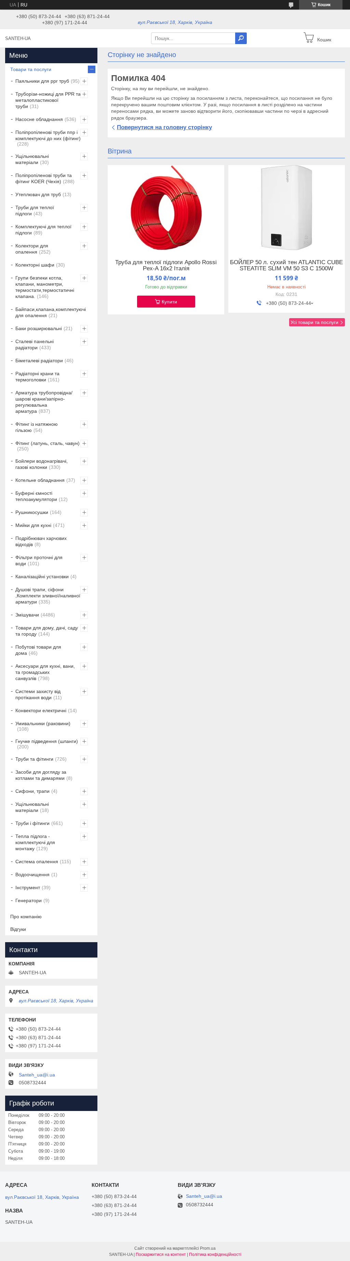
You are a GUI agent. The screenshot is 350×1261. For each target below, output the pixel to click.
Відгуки (18, 929)
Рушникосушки (31, 512)
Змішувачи (27, 615)
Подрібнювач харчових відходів (41, 541)
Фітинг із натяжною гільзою (36, 427)
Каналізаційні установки (42, 576)
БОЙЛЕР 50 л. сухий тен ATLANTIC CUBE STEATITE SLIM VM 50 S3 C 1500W (286, 265)
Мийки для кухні (33, 525)
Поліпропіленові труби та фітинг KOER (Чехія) (43, 178)
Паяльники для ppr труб (42, 81)
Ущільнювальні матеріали (32, 159)
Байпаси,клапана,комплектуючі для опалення (50, 312)
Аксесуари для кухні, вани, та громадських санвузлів (45, 672)
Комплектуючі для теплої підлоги (43, 229)
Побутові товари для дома (38, 650)
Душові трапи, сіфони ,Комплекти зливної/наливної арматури (47, 596)
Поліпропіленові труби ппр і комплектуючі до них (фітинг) (48, 135)
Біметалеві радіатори (39, 360)
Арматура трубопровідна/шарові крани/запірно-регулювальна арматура (43, 402)
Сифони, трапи (32, 791)
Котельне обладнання (40, 480)
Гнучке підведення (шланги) (46, 741)
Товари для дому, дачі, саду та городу (46, 631)
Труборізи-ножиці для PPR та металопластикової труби (48, 100)
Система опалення (36, 861)
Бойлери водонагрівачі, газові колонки (41, 464)
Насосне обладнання (39, 119)
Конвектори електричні (40, 710)
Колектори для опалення (31, 249)
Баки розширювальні (38, 328)
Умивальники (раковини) (42, 723)
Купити (169, 301)
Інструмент (27, 887)
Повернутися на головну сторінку (164, 127)
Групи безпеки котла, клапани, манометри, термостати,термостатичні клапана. (44, 287)
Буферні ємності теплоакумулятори (36, 496)
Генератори (28, 900)
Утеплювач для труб (38, 194)
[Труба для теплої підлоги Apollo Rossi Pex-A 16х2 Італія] (166, 207)
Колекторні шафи (34, 265)
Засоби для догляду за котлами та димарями (40, 775)
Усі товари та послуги (314, 322)
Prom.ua (208, 1248)
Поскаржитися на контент (161, 1254)
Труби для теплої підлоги (34, 210)
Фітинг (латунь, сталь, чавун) (47, 443)
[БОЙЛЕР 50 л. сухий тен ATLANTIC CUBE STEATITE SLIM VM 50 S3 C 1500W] (286, 207)
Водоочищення (32, 874)
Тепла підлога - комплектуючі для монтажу (35, 842)
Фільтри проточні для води (39, 560)
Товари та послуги (30, 69)
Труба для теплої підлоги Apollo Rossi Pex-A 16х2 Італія (166, 265)
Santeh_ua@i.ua (37, 1074)
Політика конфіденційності (215, 1254)
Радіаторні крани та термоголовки (37, 376)
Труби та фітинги (34, 759)
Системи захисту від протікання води (37, 694)
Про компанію (26, 916)
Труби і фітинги (32, 823)
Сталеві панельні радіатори (34, 344)
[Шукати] (241, 38)
